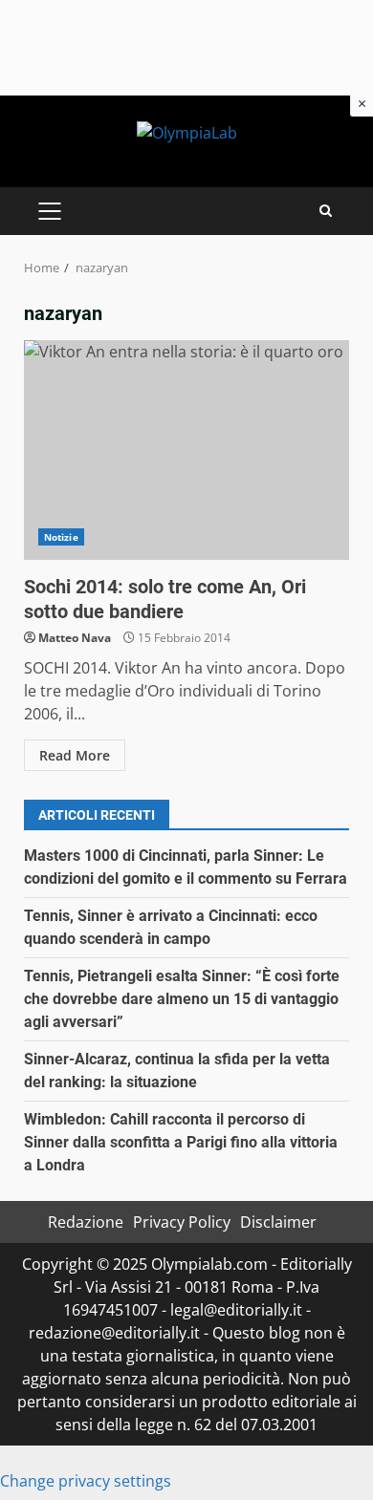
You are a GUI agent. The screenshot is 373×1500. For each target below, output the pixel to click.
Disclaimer (278, 1221)
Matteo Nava (74, 638)
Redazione (85, 1221)
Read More (74, 755)
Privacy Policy (181, 1221)
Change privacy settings (85, 1480)
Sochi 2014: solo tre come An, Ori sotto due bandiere (186, 450)
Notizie (61, 537)
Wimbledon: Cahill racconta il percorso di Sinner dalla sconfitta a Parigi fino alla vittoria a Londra (181, 1142)
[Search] (325, 210)
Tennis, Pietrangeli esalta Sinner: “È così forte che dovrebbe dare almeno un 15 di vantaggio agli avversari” (182, 999)
